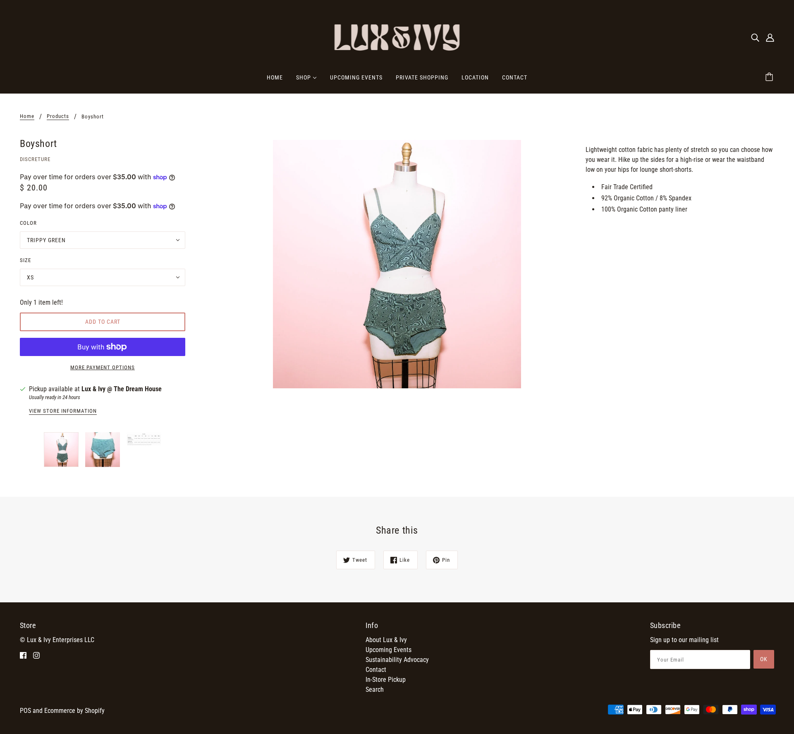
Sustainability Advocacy (397, 660)
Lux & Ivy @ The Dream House (121, 389)
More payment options (102, 367)
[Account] (770, 37)
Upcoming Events (388, 650)
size (25, 260)
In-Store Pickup (386, 679)
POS (25, 711)
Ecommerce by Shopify (74, 711)
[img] (755, 37)
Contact (376, 670)
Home (27, 116)
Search (375, 689)
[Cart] (770, 77)
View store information (63, 411)
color (28, 223)
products (58, 116)
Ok (764, 659)
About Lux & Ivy (386, 640)
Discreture (35, 159)
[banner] (397, 37)
